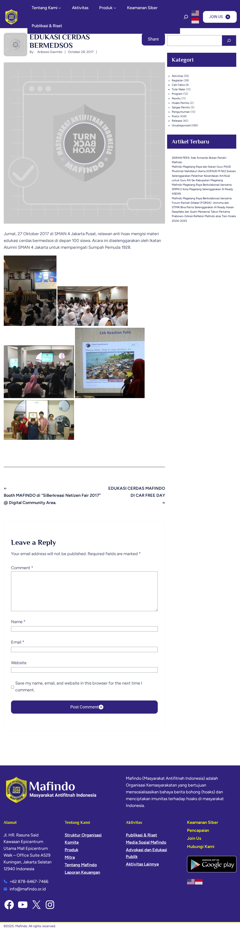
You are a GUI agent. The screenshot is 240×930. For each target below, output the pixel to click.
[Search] (229, 40)
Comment (22, 567)
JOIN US (216, 17)
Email (17, 642)
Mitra (70, 857)
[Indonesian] (195, 20)
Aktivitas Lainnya (142, 864)
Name (18, 621)
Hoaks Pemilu (180, 103)
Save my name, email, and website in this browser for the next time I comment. (78, 687)
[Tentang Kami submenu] (59, 8)
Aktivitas (177, 76)
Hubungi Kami (200, 846)
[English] (195, 13)
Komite (72, 842)
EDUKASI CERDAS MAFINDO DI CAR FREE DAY (136, 492)
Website (18, 662)
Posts (175, 116)
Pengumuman (181, 111)
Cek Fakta (178, 85)
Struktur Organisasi (83, 835)
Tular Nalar (178, 89)
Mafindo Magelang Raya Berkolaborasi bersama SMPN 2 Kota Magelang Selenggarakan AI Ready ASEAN (202, 189)
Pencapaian (198, 830)
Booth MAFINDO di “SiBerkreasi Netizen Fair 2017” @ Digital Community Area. (52, 499)
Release (177, 120)
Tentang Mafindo (81, 864)
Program (177, 93)
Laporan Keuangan (82, 872)
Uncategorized (181, 125)
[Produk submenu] (115, 8)
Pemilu (176, 98)
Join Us (194, 838)
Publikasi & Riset (141, 835)
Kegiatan (177, 80)
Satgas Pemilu (181, 107)
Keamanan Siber (202, 822)
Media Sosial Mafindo (146, 842)
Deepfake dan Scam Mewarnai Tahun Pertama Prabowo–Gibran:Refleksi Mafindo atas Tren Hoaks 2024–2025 (204, 216)
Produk (71, 849)
